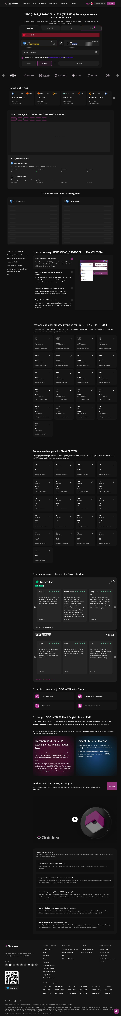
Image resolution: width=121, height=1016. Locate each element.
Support (73, 3)
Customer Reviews (13, 262)
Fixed (29, 63)
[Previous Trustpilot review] (35, 607)
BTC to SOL (83, 993)
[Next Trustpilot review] (115, 607)
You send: (53, 41)
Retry (33, 35)
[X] (14, 965)
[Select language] (91, 3)
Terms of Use (52, 57)
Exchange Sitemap (49, 965)
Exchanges (26, 3)
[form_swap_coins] (61, 43)
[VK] (21, 965)
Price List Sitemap (49, 978)
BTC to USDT (59, 990)
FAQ (8, 275)
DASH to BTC (72, 993)
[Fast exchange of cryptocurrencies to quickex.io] (12, 3)
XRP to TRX (59, 993)
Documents (63, 3)
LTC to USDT (71, 990)
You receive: (95, 41)
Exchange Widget (67, 952)
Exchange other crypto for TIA (16, 258)
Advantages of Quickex (14, 265)
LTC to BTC (108, 993)
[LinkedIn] (10, 965)
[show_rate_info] (55, 63)
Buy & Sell (42, 3)
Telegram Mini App (68, 959)
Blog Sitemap (47, 975)
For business (53, 3)
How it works (47, 949)
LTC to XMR (83, 987)
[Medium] (17, 965)
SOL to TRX (46, 990)
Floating (44, 63)
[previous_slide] (3, 75)
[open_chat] (116, 1011)
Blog (44, 959)
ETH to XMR (108, 987)
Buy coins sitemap (49, 968)
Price (34, 3)
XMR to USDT (72, 987)
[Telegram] (6, 965)
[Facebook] (25, 965)
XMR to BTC (108, 990)
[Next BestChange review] (115, 657)
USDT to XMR (59, 987)
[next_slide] (117, 75)
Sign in (111, 3)
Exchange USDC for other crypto (17, 255)
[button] (75, 819)
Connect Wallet (100, 3)
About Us (46, 956)
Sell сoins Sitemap (49, 971)
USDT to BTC (96, 993)
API (63, 956)
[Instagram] (32, 965)
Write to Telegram (86, 952)
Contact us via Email (87, 949)
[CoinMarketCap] (36, 965)
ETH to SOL (83, 990)
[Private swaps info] (94, 27)
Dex (71, 28)
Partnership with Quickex (70, 949)
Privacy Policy (69, 57)
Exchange (29, 28)
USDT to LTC (96, 987)
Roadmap (46, 962)
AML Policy (59, 57)
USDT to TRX (96, 990)
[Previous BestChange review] (35, 657)
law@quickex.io (49, 1014)
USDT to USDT (47, 993)
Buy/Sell (50, 28)
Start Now (112, 786)
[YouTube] (29, 965)
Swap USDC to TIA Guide (15, 251)
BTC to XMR (47, 987)
